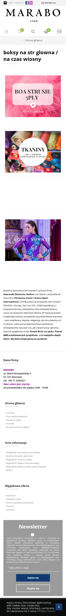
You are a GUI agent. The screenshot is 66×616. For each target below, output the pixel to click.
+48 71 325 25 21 (16, 2)
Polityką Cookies (46, 611)
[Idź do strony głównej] (33, 22)
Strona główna (33, 40)
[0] (19, 31)
